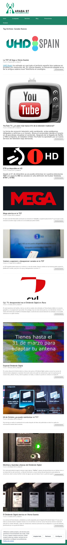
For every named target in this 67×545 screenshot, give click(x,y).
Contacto (5, 23)
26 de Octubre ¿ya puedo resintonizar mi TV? (20, 417)
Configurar (58, 536)
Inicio (4, 18)
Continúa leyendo (59, 69)
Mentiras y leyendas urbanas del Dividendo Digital (22, 465)
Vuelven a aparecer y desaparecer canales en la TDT (23, 261)
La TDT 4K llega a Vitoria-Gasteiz (16, 60)
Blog (37, 18)
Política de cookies (8, 541)
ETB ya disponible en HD (12, 168)
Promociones (48, 18)
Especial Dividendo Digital (13, 365)
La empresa (15, 18)
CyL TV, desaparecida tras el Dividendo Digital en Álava (24, 302)
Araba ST (19, 62)
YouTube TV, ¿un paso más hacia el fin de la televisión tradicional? (28, 125)
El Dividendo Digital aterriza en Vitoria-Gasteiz (21, 514)
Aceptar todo (37, 536)
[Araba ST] (17, 8)
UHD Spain (7, 65)
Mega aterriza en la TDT (12, 213)
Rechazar (48, 536)
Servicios (27, 18)
